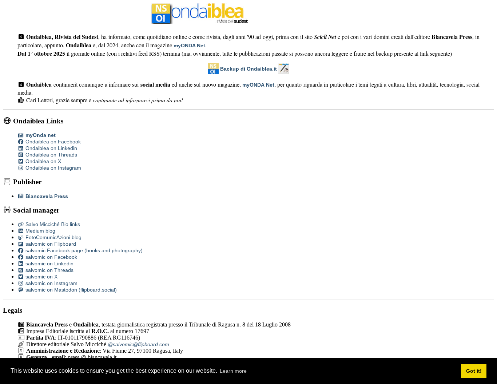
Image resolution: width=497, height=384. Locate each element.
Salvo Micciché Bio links (52, 224)
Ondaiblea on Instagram (52, 168)
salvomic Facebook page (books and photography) (83, 250)
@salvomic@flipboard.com (138, 344)
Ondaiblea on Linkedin (50, 148)
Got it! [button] (474, 371)
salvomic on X (40, 277)
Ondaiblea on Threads (50, 155)
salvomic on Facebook (50, 257)
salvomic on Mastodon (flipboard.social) (70, 290)
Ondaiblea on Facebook (52, 142)
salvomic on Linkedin (48, 263)
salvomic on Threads (48, 270)
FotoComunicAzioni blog (52, 237)
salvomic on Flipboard (50, 244)
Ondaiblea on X (42, 161)
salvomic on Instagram (50, 283)
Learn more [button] (233, 371)
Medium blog (39, 231)
